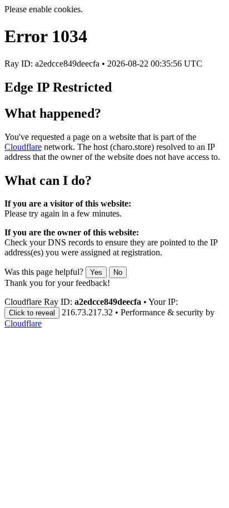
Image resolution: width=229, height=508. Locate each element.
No (117, 272)
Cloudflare (23, 147)
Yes (96, 272)
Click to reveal (32, 313)
